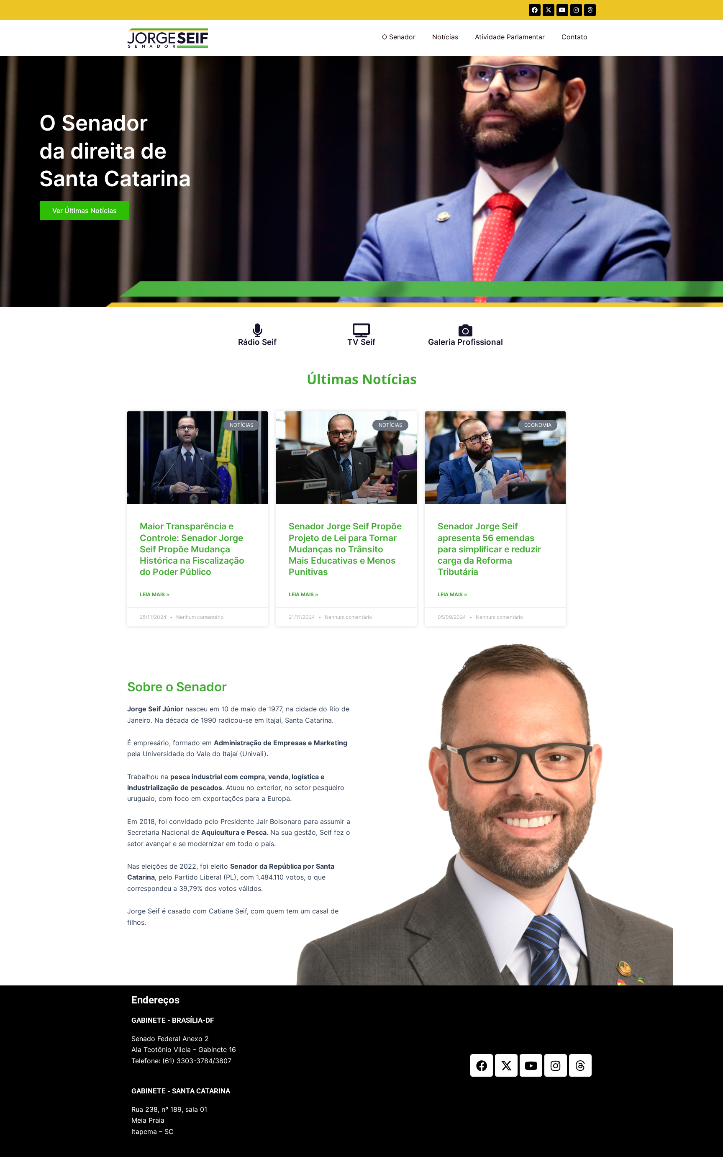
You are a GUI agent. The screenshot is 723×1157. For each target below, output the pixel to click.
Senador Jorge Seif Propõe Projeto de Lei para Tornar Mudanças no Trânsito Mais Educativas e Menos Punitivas (345, 549)
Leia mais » (154, 594)
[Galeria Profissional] (465, 330)
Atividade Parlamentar (510, 37)
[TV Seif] (361, 330)
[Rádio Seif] (257, 330)
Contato (574, 37)
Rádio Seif (257, 342)
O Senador (398, 37)
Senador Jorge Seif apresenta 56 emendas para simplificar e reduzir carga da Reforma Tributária (489, 549)
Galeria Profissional (465, 342)
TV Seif (361, 342)
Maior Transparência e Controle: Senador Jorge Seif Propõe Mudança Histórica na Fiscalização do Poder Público (192, 549)
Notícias (445, 37)
